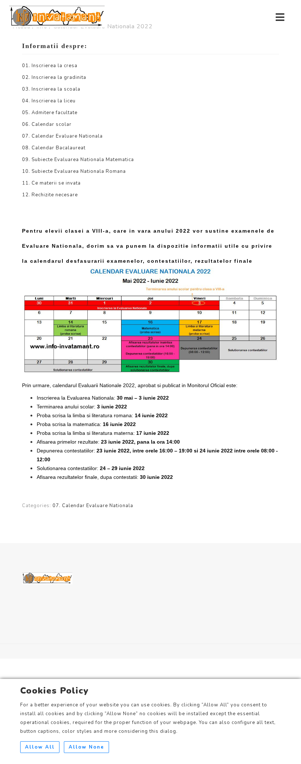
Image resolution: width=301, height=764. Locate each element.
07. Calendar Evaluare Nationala (62, 136)
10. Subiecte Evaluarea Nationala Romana (74, 171)
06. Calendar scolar (47, 124)
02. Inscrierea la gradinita (54, 77)
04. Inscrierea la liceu (49, 101)
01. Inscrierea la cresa (49, 65)
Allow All (40, 747)
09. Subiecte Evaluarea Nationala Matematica (78, 159)
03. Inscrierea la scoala (51, 89)
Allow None (86, 747)
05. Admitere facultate (49, 112)
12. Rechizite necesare (50, 195)
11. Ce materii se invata (51, 183)
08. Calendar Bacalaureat (54, 148)
